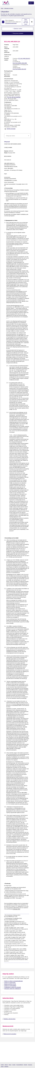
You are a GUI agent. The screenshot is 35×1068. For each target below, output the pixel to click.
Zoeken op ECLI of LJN (10, 984)
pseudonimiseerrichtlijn (11, 23)
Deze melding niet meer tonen (25, 22)
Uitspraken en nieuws (8, 8)
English (2, 1064)
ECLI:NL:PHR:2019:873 (24, 58)
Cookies (13, 1064)
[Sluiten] (32, 22)
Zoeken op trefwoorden (9, 982)
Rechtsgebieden (8, 71)
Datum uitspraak (6, 47)
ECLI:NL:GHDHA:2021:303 (19, 69)
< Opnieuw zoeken (17, 28)
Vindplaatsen (7, 102)
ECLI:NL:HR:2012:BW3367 (14, 97)
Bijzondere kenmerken (7, 75)
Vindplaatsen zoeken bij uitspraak (12, 987)
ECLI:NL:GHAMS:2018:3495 (20, 63)
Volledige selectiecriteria (9, 1019)
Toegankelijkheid (19, 1064)
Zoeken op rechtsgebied (10, 985)
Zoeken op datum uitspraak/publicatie (13, 981)
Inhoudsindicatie (8, 78)
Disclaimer (6, 1066)
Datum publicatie (6, 51)
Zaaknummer (7, 54)
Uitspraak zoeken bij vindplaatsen (12, 988)
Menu (30, 3)
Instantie (6, 44)
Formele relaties (6, 59)
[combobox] (17, 136)
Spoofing (25, 1064)
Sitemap (6, 1064)
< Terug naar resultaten (17, 33)
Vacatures (30, 1064)
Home (2, 8)
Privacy (10, 1064)
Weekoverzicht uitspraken (9, 1034)
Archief (2, 1066)
